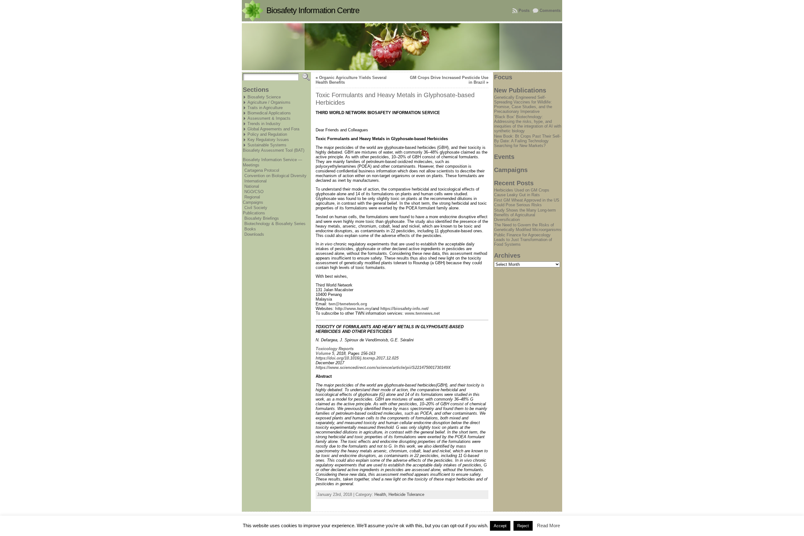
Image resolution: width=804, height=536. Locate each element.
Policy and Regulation (267, 134)
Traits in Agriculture (265, 107)
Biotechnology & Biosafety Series (275, 223)
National (251, 186)
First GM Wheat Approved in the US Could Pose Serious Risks (526, 202)
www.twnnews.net (422, 313)
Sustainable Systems (266, 145)
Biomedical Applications (269, 113)
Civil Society (255, 207)
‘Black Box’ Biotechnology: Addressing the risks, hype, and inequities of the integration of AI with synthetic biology (527, 123)
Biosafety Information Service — (272, 159)
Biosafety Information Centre (312, 10)
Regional (252, 197)
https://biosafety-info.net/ (404, 308)
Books (250, 229)
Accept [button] (500, 525)
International (255, 181)
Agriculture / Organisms (269, 102)
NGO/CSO (253, 191)
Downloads (254, 234)
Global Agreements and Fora (273, 129)
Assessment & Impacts (269, 118)
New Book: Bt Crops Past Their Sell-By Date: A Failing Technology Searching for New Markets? (527, 141)
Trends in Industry (263, 123)
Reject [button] (523, 525)
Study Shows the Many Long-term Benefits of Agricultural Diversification (525, 215)
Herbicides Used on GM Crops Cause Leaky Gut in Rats (521, 192)
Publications (254, 213)
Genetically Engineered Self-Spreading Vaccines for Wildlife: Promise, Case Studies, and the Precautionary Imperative (523, 104)
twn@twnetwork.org (348, 304)
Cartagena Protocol (261, 170)
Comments (550, 10)
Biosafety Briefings (261, 218)
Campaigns (253, 202)
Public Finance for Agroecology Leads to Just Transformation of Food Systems (523, 240)
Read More (548, 525)
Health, (381, 494)
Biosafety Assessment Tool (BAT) (273, 150)
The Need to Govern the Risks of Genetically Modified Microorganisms (527, 227)
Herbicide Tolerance (406, 494)
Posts (524, 10)
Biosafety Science (264, 97)
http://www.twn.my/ (353, 308)
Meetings (251, 165)
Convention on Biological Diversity (275, 175)
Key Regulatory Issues (268, 139)
